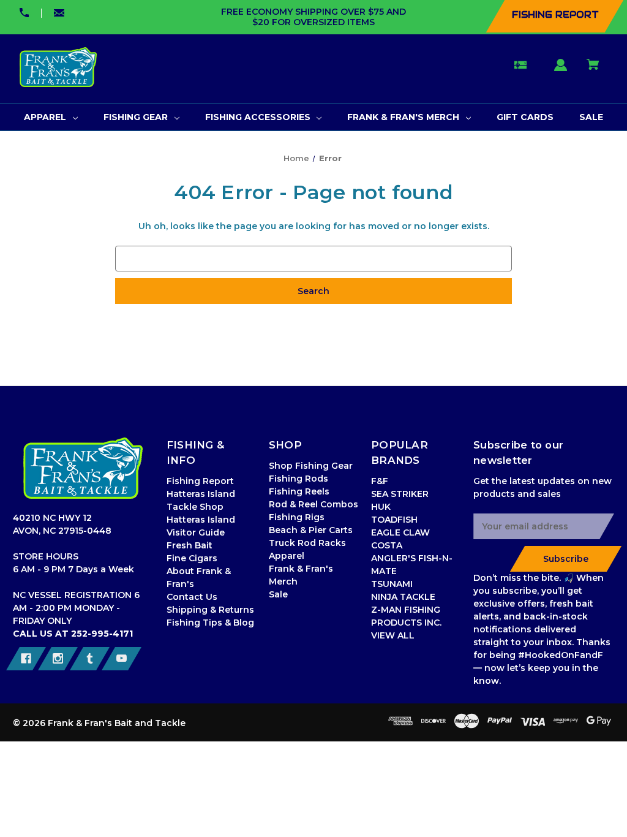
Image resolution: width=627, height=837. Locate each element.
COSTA (386, 545)
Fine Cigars (192, 558)
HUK (381, 506)
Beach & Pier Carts (311, 530)
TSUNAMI (392, 583)
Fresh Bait (189, 545)
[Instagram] (57, 658)
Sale (278, 594)
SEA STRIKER (400, 493)
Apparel (286, 555)
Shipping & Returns (210, 609)
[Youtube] (121, 658)
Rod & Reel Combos (313, 504)
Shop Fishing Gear (311, 465)
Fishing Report (200, 481)
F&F (379, 481)
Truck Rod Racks (307, 542)
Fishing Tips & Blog (210, 622)
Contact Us (192, 596)
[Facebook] (26, 658)
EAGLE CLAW (400, 532)
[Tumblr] (89, 658)
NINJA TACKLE (403, 596)
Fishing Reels (299, 491)
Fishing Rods (298, 478)
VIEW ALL (393, 635)
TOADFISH (394, 519)
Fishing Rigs (297, 517)
